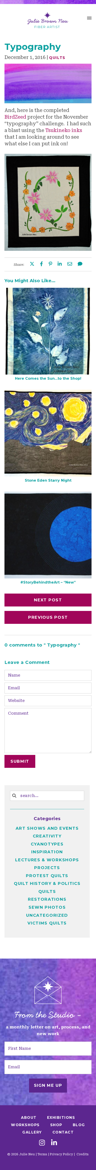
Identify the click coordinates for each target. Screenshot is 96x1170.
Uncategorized (47, 915)
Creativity (47, 836)
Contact (63, 1132)
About (29, 1117)
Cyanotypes (47, 844)
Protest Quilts (47, 875)
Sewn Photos (47, 907)
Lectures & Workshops (47, 860)
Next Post (48, 600)
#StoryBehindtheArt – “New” (48, 582)
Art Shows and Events (47, 828)
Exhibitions (61, 1117)
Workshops (25, 1125)
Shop (56, 1125)
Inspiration (47, 852)
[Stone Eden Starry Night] (48, 475)
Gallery (32, 1132)
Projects (47, 867)
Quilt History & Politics (47, 883)
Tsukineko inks (63, 130)
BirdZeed (15, 117)
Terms (42, 1154)
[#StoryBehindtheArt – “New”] (48, 577)
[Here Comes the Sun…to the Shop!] (48, 373)
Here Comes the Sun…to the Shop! (48, 378)
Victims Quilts (47, 923)
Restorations (47, 899)
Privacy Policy (61, 1154)
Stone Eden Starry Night (48, 480)
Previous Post (48, 617)
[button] (89, 18)
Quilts (57, 58)
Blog (79, 1125)
